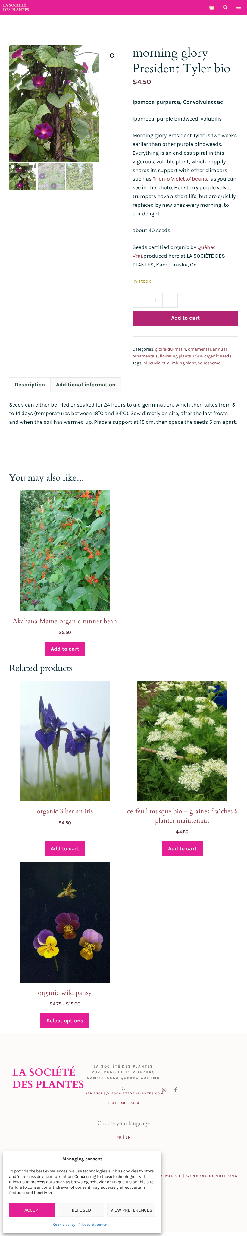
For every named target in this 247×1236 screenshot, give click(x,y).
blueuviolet (154, 363)
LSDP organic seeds (212, 356)
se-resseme (209, 363)
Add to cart (185, 318)
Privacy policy (162, 1176)
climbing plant (181, 363)
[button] (225, 7)
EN (128, 1137)
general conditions (212, 1176)
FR (119, 1137)
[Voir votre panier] (211, 7)
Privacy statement (93, 1224)
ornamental (199, 349)
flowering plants (175, 356)
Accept (32, 1210)
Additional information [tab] (85, 384)
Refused (81, 1210)
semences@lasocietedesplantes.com (124, 1093)
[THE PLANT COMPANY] (16, 7)
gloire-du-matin (170, 349)
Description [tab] (30, 384)
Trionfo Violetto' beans (180, 178)
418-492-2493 (125, 1103)
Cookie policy (64, 1224)
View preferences (131, 1210)
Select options (64, 1020)
